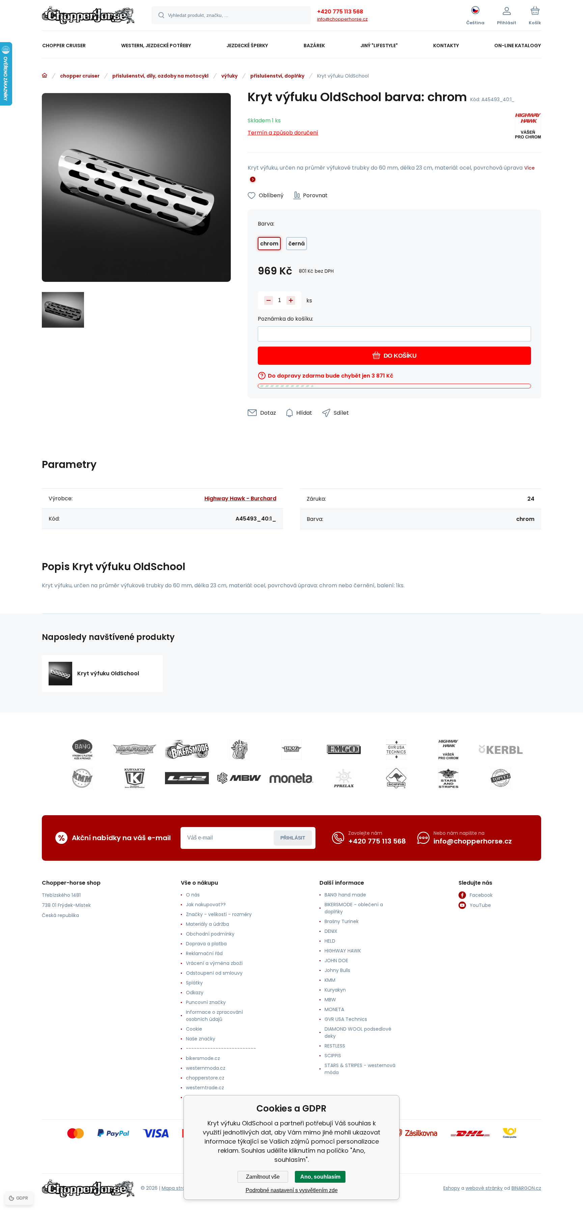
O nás (193, 894)
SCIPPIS (333, 1055)
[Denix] (239, 749)
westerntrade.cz (205, 1087)
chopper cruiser (80, 75)
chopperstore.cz (205, 1077)
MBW (330, 999)
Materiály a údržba (207, 924)
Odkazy (194, 992)
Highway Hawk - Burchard (240, 498)
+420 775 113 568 (340, 12)
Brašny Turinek (342, 921)
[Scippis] (396, 778)
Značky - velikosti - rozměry (219, 914)
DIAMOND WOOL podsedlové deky (358, 1032)
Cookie (194, 1029)
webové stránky (484, 1188)
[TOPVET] (501, 778)
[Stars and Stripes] (448, 778)
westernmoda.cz (205, 1068)
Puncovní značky (206, 1002)
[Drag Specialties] (291, 749)
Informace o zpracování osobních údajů (214, 1016)
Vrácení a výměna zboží (214, 963)
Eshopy (451, 1188)
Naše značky (200, 1038)
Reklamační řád (204, 953)
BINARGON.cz (526, 1188)
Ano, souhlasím (320, 1177)
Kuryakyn (335, 989)
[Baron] (135, 749)
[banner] (88, 16)
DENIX (331, 931)
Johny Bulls (337, 970)
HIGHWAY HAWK (343, 950)
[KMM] (82, 778)
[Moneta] (291, 778)
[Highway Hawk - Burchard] (528, 127)
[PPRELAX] (344, 778)
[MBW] (239, 778)
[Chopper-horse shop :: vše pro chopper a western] (44, 75)
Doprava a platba (206, 943)
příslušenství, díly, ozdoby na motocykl (160, 75)
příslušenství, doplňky (277, 75)
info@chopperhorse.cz (342, 19)
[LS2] (187, 778)
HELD (330, 941)
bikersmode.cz (203, 1058)
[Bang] (82, 749)
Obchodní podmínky (210, 934)
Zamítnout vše (263, 1177)
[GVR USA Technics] (396, 749)
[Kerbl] (501, 749)
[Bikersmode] (187, 749)
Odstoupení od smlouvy (214, 973)
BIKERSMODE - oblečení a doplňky (354, 908)
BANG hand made (345, 894)
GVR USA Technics (346, 1019)
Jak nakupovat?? (206, 904)
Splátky (194, 982)
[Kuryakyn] (135, 778)
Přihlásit (292, 837)
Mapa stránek (178, 1188)
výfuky (229, 75)
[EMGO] (344, 749)
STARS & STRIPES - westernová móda (360, 1069)
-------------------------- (221, 1048)
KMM (330, 980)
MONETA (334, 1009)
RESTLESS (335, 1045)
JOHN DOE (336, 960)
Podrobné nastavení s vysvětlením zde (292, 1190)
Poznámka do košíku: (285, 319)
